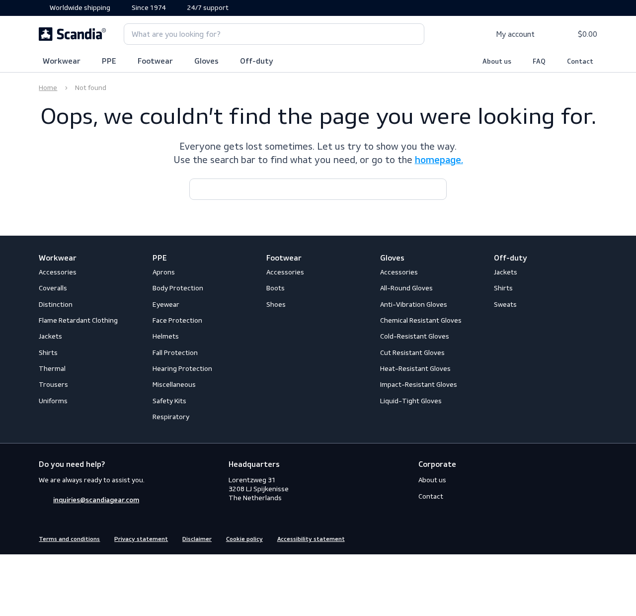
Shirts (48, 353)
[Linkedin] (591, 538)
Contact (580, 61)
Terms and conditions (69, 539)
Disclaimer (197, 539)
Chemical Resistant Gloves (421, 320)
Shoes (276, 304)
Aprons (164, 272)
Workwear (61, 62)
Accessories (58, 272)
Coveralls (53, 288)
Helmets (166, 336)
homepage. (439, 161)
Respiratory (171, 417)
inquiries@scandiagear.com (96, 500)
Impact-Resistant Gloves (418, 384)
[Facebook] (556, 538)
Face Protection (177, 320)
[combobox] (274, 34)
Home (48, 88)
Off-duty (256, 62)
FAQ (539, 61)
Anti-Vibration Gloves (413, 304)
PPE (109, 62)
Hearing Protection (182, 368)
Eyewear (166, 304)
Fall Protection (175, 353)
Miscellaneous (174, 384)
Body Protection (178, 288)
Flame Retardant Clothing (78, 320)
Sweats (505, 304)
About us (496, 61)
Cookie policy (244, 539)
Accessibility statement (311, 539)
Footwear (155, 62)
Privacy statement (141, 539)
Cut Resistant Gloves (412, 353)
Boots (275, 288)
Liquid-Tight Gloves (411, 401)
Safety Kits (169, 401)
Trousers (53, 384)
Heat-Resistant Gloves (415, 368)
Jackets (50, 336)
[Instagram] (573, 538)
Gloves (206, 62)
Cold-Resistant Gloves (414, 336)
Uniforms (53, 401)
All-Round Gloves (406, 288)
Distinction (56, 304)
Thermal (52, 368)
